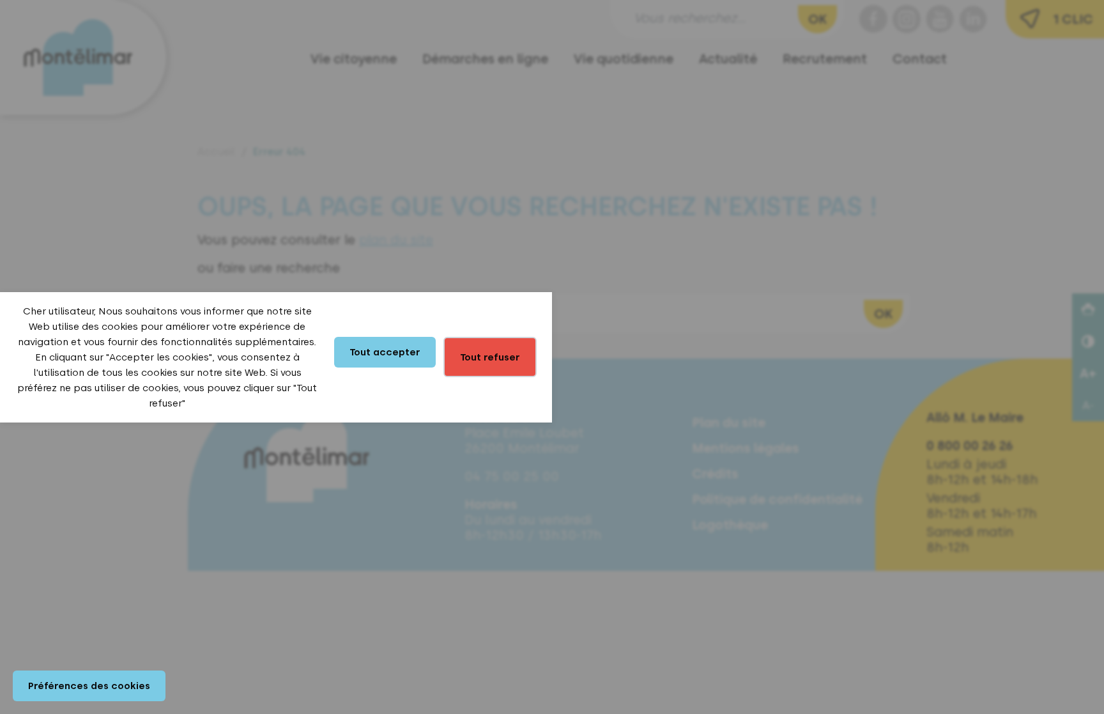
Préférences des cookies (89, 686)
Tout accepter (384, 352)
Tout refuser (490, 357)
